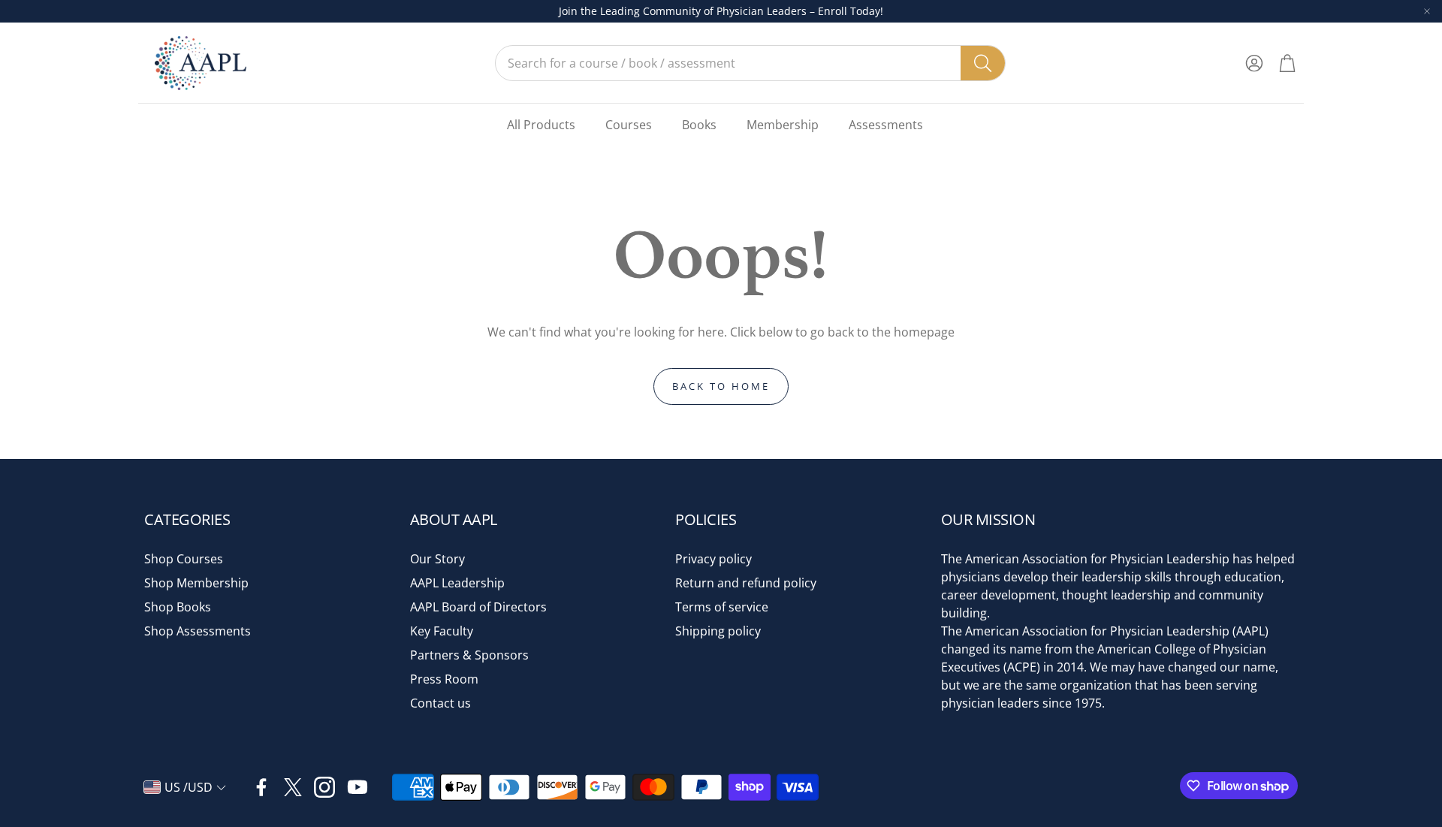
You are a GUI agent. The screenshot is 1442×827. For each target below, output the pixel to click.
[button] (750, 63)
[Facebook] (261, 787)
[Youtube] (357, 787)
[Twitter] (293, 787)
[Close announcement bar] (1427, 11)
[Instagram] (324, 787)
